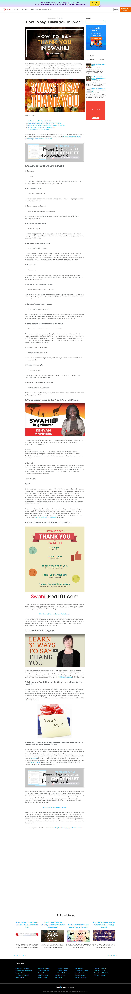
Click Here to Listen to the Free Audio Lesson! (54, 614)
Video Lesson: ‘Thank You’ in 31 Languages (41, 127)
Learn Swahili (53, 828)
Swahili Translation (76, 828)
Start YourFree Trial (124, 9)
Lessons (24, 9)
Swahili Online (42, 977)
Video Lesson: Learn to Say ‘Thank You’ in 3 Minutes (44, 123)
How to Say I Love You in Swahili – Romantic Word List (98, 90)
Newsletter (58, 977)
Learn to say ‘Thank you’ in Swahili (46, 517)
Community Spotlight (22, 968)
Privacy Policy (82, 989)
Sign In (116, 9)
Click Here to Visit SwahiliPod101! (54, 807)
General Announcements (23, 970)
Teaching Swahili (99, 970)
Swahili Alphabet (43, 970)
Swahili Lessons (43, 975)
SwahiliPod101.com (74, 989)
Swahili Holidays (23, 975)
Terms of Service (81, 991)
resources (34, 758)
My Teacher (42, 9)
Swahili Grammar (43, 973)
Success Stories (80, 975)
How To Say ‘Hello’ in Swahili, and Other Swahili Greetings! (98, 78)
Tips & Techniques (64, 973)
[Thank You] (54, 721)
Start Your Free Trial (96, 38)
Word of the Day (99, 975)
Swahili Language (63, 828)
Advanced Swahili (44, 968)
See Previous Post (20, 956)
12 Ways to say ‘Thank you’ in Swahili (39, 121)
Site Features (79, 968)
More (49, 9)
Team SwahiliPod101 (101, 973)
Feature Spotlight (82, 970)
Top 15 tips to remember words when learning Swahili (104, 924)
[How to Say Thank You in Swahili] (54, 43)
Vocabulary (33, 9)
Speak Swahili (79, 973)
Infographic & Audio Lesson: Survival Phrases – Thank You (46, 125)
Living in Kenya (60, 975)
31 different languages (65, 677)
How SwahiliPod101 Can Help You (39, 129)
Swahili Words (62, 970)
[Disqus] (65, 849)
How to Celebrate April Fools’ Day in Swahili (78, 925)
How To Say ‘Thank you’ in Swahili (55, 22)
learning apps (35, 762)
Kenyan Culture (20, 973)
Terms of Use (90, 989)
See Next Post (112, 956)
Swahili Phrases (63, 968)
